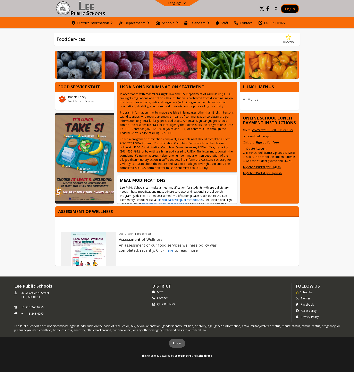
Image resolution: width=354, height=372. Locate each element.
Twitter (305, 298)
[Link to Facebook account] (268, 9)
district (161, 286)
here (169, 250)
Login (177, 343)
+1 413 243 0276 (32, 307)
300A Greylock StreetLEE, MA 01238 (35, 295)
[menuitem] (92, 22)
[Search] (275, 9)
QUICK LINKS (166, 304)
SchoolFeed (204, 355)
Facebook (307, 304)
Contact (162, 298)
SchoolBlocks (183, 355)
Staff (160, 292)
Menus (252, 99)
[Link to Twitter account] (262, 9)
